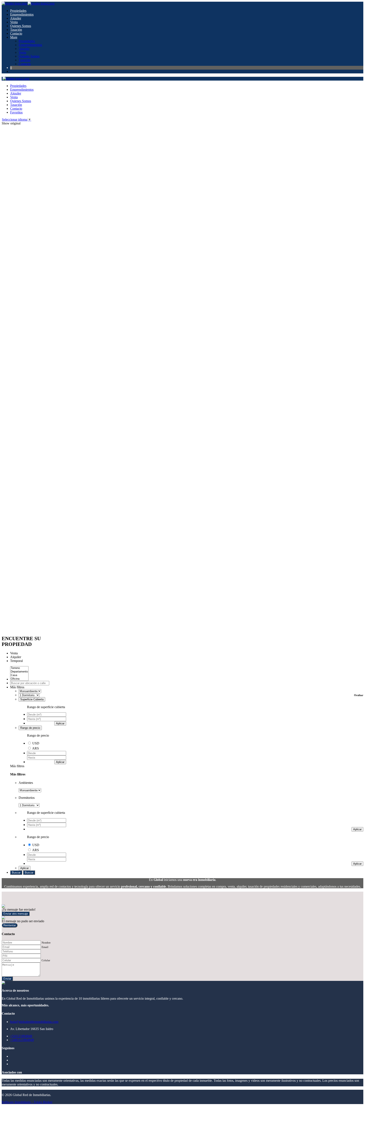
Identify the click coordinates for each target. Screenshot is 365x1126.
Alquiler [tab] (15, 657)
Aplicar (60, 723)
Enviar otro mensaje (15, 913)
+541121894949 (21, 1036)
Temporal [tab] (16, 661)
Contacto (16, 33)
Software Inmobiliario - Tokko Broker (27, 1102)
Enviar (7, 978)
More (13, 37)
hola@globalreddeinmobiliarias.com (34, 1021)
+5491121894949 (22, 1040)
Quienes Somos (20, 26)
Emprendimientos (22, 14)
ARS (35, 748)
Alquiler (15, 18)
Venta (14, 22)
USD (35, 743)
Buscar (16, 872)
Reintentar (9, 925)
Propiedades (18, 10)
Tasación (16, 29)
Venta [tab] (14, 653)
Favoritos (16, 112)
